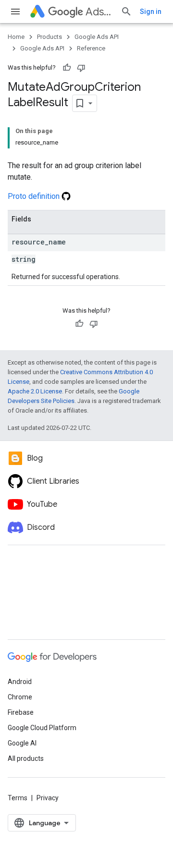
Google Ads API (96, 36)
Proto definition (35, 196)
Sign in (150, 11)
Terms (17, 798)
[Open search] (126, 11)
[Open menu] (15, 11)
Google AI (22, 743)
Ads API (99, 11)
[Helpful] (67, 68)
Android (20, 681)
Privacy (48, 798)
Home (16, 36)
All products (26, 758)
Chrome (20, 697)
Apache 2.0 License (35, 391)
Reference (91, 48)
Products (49, 36)
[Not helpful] (81, 68)
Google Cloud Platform (42, 728)
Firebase (21, 712)
